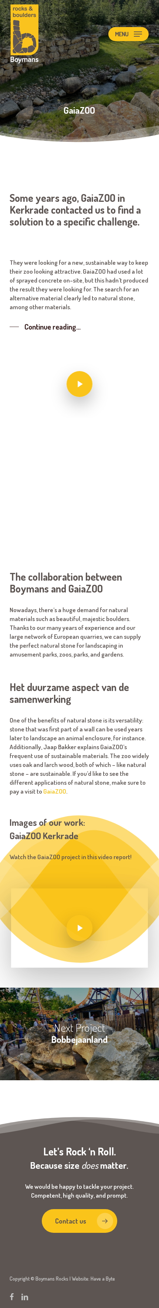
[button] (128, 34)
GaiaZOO (54, 791)
